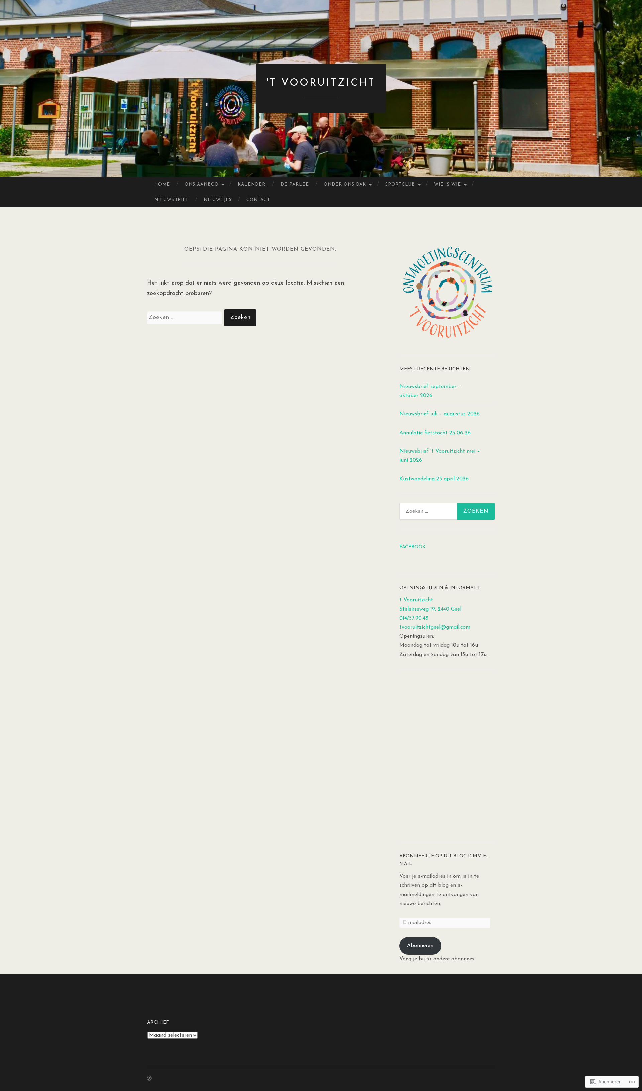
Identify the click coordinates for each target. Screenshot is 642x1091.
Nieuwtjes (218, 200)
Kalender (251, 184)
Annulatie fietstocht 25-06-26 (435, 433)
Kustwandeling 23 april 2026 (434, 479)
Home (162, 184)
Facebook (412, 547)
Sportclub (400, 184)
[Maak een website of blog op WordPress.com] (149, 1079)
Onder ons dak (345, 184)
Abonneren (420, 945)
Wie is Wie (447, 184)
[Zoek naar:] (185, 318)
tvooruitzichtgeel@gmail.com (434, 627)
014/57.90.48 (413, 618)
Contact (258, 200)
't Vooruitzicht (321, 83)
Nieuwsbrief (171, 200)
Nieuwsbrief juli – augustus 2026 (439, 414)
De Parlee (295, 184)
